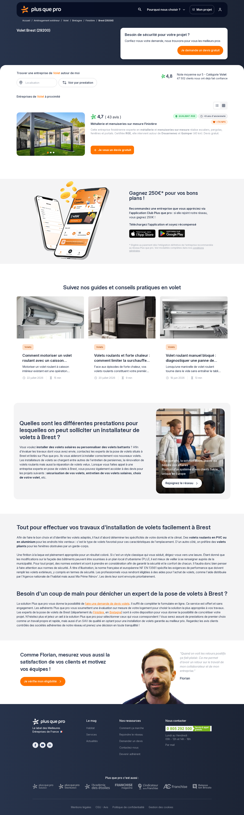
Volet (66, 20)
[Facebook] (35, 745)
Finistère (90, 20)
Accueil (26, 20)
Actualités (92, 741)
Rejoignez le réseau (179, 483)
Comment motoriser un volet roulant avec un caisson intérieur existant (47, 360)
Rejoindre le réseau (131, 734)
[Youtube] (43, 745)
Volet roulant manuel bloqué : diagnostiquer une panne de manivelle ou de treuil (191, 360)
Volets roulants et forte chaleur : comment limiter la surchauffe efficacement (122, 360)
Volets (28, 347)
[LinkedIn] (50, 745)
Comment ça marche (131, 728)
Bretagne (77, 20)
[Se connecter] (220, 9)
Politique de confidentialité (128, 807)
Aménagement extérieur (47, 20)
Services (91, 734)
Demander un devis (131, 741)
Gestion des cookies (161, 807)
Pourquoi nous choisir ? (163, 9)
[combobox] (39, 82)
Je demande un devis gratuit (200, 50)
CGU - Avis (102, 807)
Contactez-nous (129, 747)
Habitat (90, 728)
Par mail (170, 744)
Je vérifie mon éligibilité (40, 681)
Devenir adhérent (129, 754)
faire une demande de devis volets (107, 603)
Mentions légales (81, 807)
